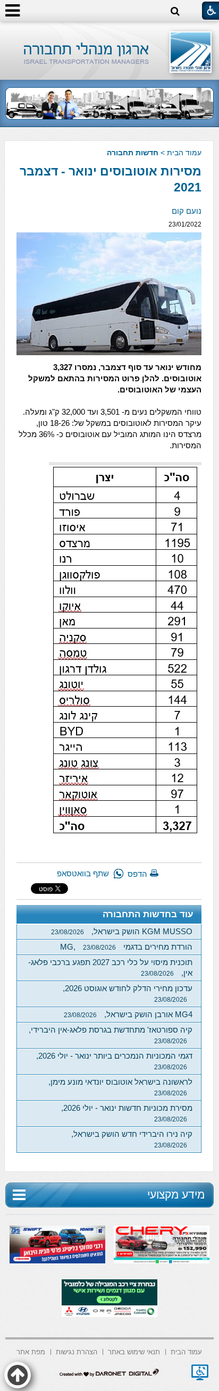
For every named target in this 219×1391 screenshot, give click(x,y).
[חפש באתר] (175, 11)
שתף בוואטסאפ (83, 873)
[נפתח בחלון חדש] (199, 1372)
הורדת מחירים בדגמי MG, (126, 946)
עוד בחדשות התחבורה (148, 914)
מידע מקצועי (176, 1194)
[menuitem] (186, 1350)
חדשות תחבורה (132, 152)
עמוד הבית (184, 152)
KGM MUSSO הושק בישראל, (121, 931)
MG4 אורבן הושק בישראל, (128, 1014)
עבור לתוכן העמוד (110, 31)
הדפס (137, 873)
